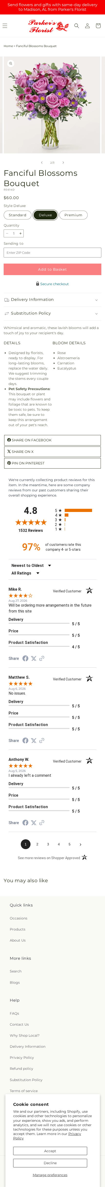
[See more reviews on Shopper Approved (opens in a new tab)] (41, 659)
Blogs (15, 982)
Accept (50, 1151)
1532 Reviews (35, 530)
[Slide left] (41, 162)
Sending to (21, 243)
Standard (17, 215)
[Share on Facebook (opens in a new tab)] (25, 659)
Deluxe (45, 215)
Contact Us (19, 1024)
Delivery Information (27, 1046)
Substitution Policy (26, 1080)
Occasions (18, 918)
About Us (18, 940)
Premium (73, 215)
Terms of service (24, 1091)
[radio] (75, 510)
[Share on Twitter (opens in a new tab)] (34, 658)
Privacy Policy (22, 1057)
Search (15, 971)
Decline (50, 1163)
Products (17, 929)
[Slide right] (63, 162)
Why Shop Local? (25, 1035)
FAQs (14, 1013)
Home (8, 46)
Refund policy (21, 1068)
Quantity (11, 225)
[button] (76, 25)
